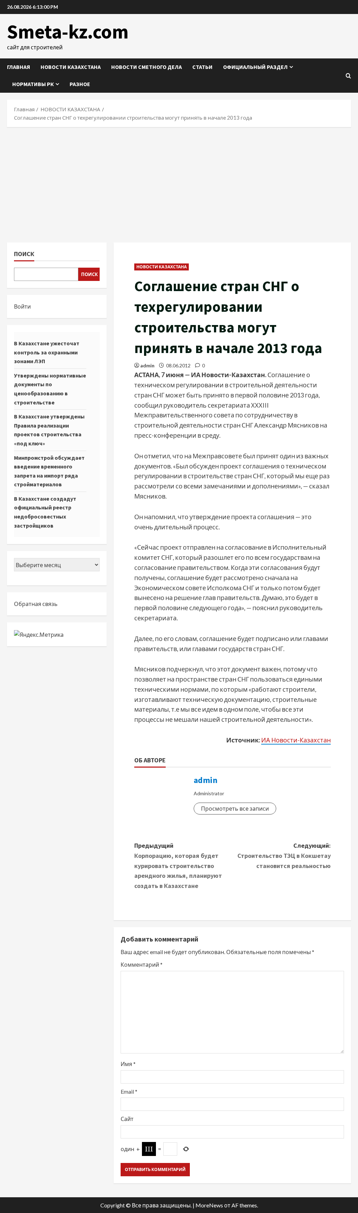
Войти (22, 306)
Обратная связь (36, 603)
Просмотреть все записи (235, 808)
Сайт (127, 1118)
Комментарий (142, 964)
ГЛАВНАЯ (18, 66)
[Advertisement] (179, 183)
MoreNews (209, 1205)
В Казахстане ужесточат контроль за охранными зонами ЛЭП (46, 352)
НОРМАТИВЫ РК (33, 83)
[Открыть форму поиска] (348, 76)
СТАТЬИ (202, 66)
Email (129, 1091)
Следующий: (284, 855)
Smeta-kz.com (68, 31)
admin (147, 365)
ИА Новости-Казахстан (296, 740)
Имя (128, 1063)
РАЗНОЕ (80, 83)
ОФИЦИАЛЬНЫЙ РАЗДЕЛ (255, 66)
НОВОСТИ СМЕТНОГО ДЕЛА (146, 66)
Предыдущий (178, 865)
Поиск (24, 254)
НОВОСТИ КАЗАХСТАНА (71, 66)
